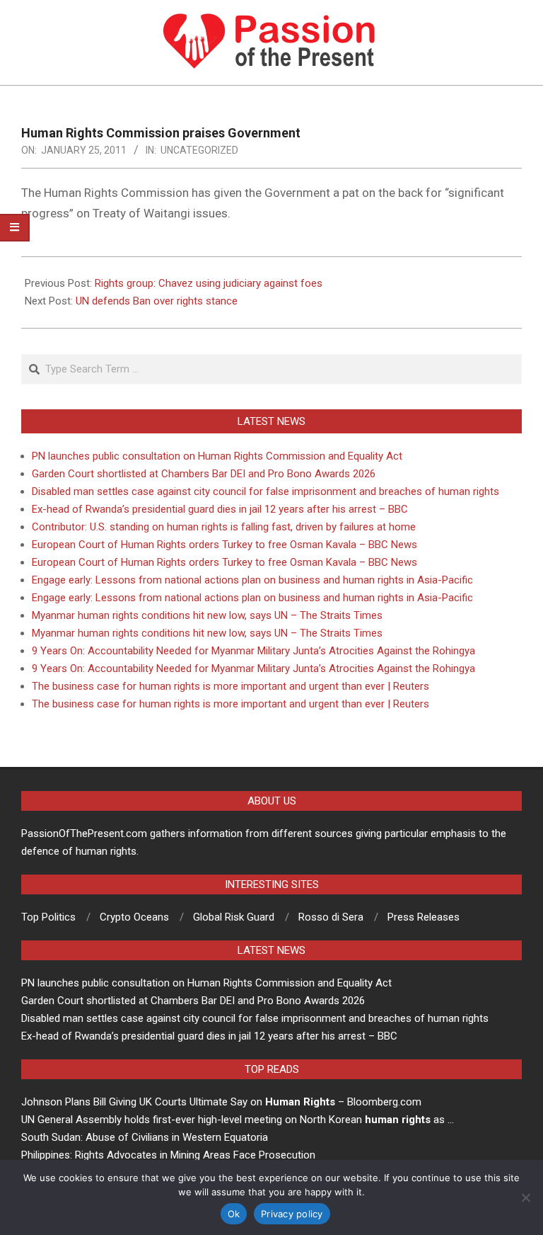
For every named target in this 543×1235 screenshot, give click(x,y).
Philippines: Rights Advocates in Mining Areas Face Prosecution (168, 1155)
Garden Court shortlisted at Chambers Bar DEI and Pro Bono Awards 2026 (203, 473)
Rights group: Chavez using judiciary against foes (208, 283)
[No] (525, 1197)
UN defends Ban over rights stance (157, 301)
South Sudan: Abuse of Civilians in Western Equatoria (144, 1137)
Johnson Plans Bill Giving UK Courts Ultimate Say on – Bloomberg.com (221, 1101)
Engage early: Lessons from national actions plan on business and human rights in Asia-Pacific (252, 580)
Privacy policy (292, 1213)
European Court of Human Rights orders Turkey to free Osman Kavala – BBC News (224, 544)
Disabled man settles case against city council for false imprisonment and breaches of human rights (265, 491)
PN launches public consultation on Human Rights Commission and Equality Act (217, 456)
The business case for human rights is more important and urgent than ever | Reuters (230, 686)
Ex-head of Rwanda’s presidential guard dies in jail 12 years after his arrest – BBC (220, 509)
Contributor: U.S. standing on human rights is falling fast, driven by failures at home (224, 526)
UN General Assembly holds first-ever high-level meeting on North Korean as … (237, 1119)
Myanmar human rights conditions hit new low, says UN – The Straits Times (207, 615)
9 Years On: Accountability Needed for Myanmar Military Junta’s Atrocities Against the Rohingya (253, 650)
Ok (234, 1213)
